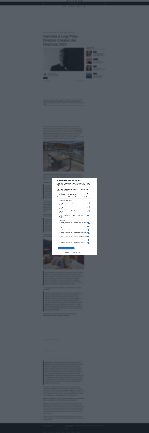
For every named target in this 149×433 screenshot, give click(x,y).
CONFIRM (66, 248)
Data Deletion (67, 252)
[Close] (95, 180)
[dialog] (74, 216)
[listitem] (74, 200)
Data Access (74, 252)
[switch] (88, 203)
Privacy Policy (81, 252)
